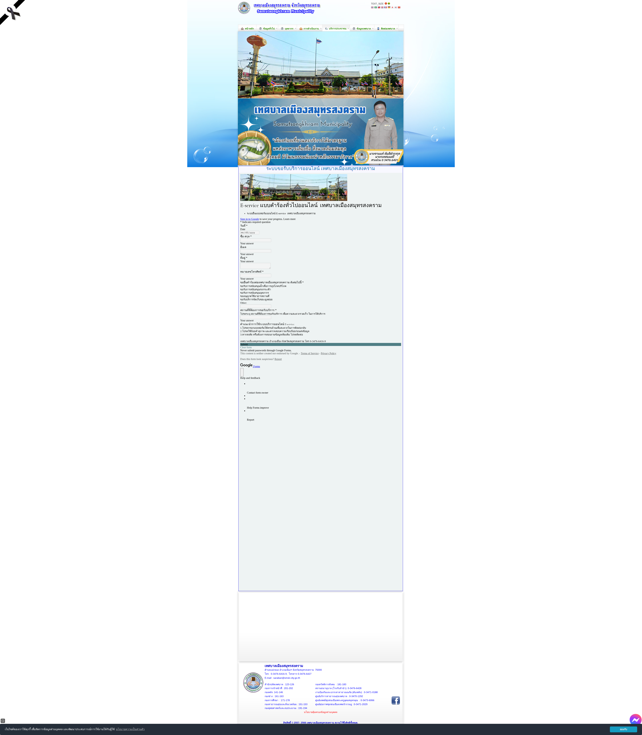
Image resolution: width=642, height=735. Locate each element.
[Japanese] (392, 7)
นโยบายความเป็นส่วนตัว (130, 729)
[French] (385, 7)
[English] (382, 7)
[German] (389, 7)
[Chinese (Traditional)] (379, 7)
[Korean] (395, 7)
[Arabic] (375, 7)
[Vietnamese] (399, 7)
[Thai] (372, 7)
